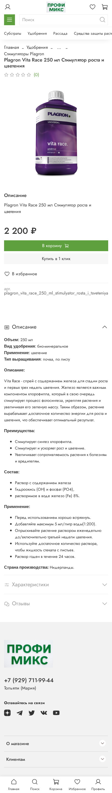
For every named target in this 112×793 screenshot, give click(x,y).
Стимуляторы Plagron (24, 54)
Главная (11, 47)
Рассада (60, 33)
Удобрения (37, 33)
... (59, 47)
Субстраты (12, 33)
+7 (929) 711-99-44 (29, 680)
